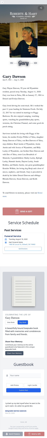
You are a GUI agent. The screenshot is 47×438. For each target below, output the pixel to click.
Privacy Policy (17, 428)
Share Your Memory (14, 353)
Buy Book (22, 322)
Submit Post (23, 390)
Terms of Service (29, 428)
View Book (10, 322)
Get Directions (23, 249)
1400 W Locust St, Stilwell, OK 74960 (22, 244)
